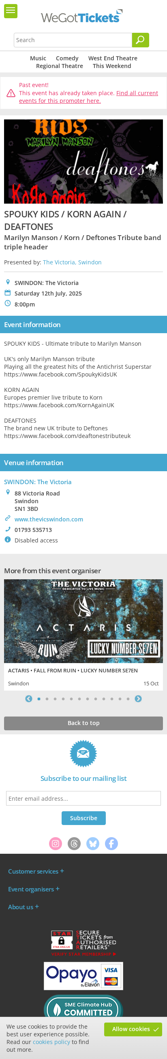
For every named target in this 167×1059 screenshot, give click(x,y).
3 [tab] (55, 699)
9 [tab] (104, 699)
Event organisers (31, 889)
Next (138, 699)
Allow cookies (131, 1029)
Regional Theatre (59, 66)
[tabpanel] (83, 634)
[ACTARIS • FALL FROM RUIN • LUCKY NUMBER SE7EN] (83, 620)
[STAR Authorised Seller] (83, 955)
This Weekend (112, 66)
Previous (29, 699)
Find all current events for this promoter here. (88, 97)
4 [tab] (63, 699)
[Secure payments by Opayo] (83, 988)
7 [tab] (88, 699)
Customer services (33, 871)
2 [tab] (47, 699)
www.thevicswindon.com (49, 519)
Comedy (67, 58)
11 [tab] (120, 699)
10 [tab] (112, 699)
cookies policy (51, 1042)
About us (20, 907)
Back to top (84, 723)
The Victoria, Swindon (72, 262)
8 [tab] (96, 699)
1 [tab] (39, 699)
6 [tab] (79, 699)
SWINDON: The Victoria (38, 482)
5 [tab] (71, 699)
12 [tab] (128, 699)
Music (38, 58)
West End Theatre (112, 58)
